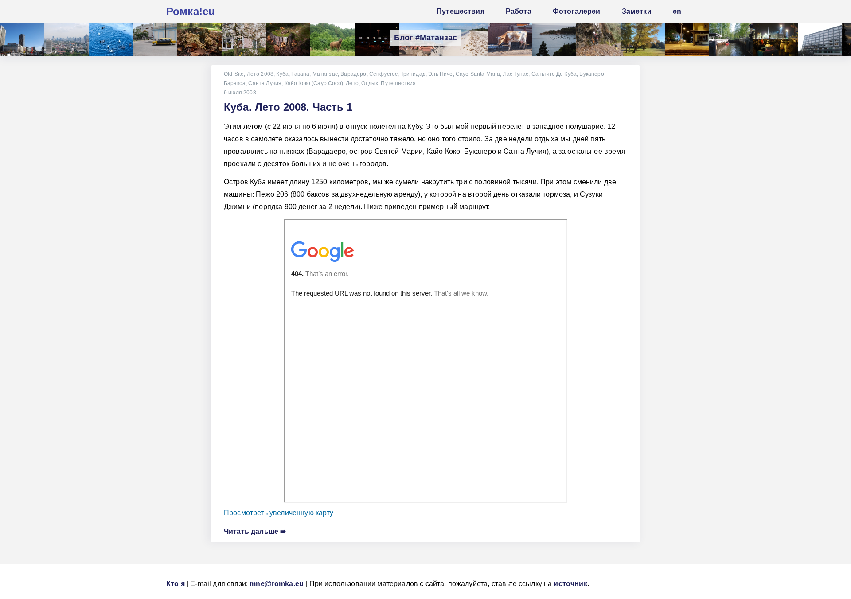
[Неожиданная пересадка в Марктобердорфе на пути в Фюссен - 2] (687, 39)
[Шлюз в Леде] (731, 39)
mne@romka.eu (277, 583)
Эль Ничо (440, 74)
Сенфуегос (383, 74)
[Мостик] (22, 39)
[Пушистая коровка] (510, 39)
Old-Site (234, 74)
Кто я (175, 583)
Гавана (300, 74)
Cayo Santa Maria (478, 74)
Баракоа (235, 83)
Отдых (369, 83)
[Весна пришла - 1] (244, 39)
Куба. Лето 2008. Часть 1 (288, 107)
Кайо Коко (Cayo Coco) (314, 83)
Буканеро (591, 74)
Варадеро (353, 74)
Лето (352, 83)
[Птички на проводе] (554, 39)
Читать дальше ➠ (255, 531)
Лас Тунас (515, 74)
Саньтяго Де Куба (554, 74)
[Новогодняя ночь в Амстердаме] (775, 39)
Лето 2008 (260, 74)
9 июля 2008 (240, 92)
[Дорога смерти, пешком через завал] (598, 39)
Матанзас (325, 74)
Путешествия (398, 83)
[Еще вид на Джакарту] (66, 39)
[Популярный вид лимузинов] (155, 39)
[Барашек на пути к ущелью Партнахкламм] (332, 39)
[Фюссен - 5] (643, 39)
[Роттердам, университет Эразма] (820, 39)
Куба (282, 74)
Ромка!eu (190, 11)
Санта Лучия (264, 83)
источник (570, 583)
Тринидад (413, 74)
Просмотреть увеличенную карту (279, 513)
